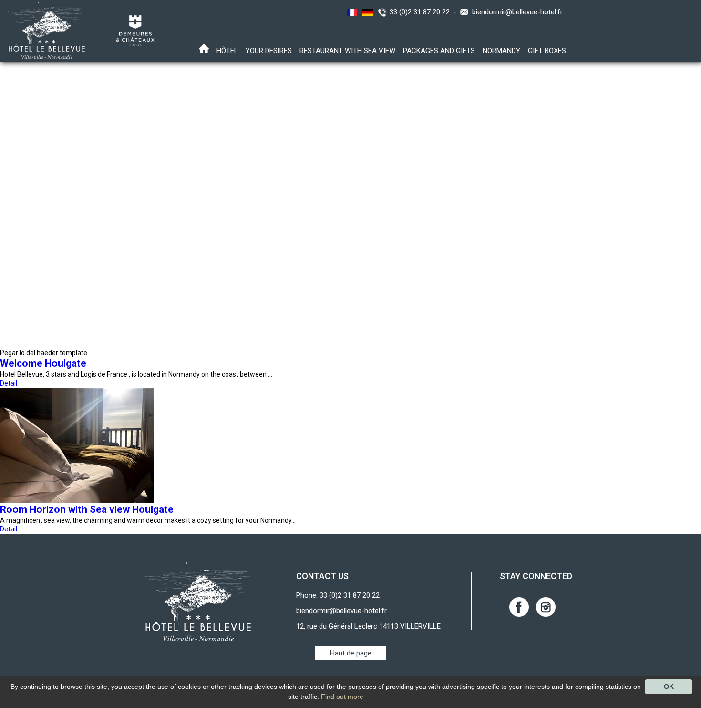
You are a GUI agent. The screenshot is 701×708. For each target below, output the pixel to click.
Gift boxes (547, 50)
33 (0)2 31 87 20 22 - (425, 12)
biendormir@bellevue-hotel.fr (517, 12)
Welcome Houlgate (43, 363)
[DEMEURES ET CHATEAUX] (132, 30)
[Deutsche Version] (366, 12)
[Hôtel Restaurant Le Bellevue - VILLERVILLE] (198, 601)
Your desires (269, 50)
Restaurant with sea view (347, 50)
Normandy (501, 50)
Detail (8, 383)
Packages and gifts (439, 50)
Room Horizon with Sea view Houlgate (87, 509)
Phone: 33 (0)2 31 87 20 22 (338, 595)
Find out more (342, 696)
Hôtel (227, 50)
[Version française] (351, 12)
